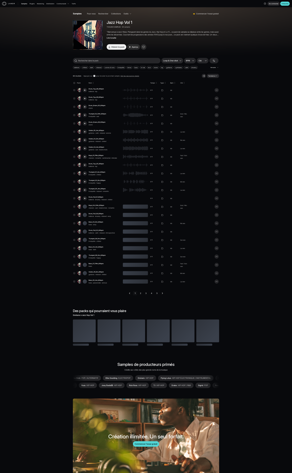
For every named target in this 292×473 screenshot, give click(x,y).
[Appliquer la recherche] (75, 60)
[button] (265, 4)
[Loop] (162, 90)
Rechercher (103, 14)
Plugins (32, 4)
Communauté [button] (61, 4)
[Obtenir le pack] (91, 331)
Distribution (50, 4)
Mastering (40, 4)
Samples (24, 4)
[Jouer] (87, 35)
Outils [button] (126, 14)
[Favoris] (143, 47)
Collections (116, 14)
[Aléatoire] (204, 76)
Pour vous (91, 14)
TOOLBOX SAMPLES (114, 27)
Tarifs (74, 4)
